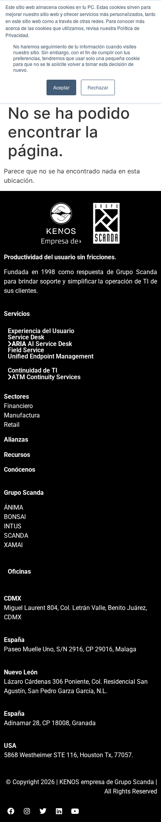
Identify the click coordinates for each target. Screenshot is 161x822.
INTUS (12, 526)
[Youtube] (75, 811)
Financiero (18, 406)
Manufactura (22, 415)
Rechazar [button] (98, 87)
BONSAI (15, 517)
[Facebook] (11, 811)
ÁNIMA (13, 507)
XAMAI (13, 545)
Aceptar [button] (61, 87)
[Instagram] (27, 811)
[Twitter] (43, 811)
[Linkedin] (59, 811)
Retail (12, 424)
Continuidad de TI (32, 370)
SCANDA (16, 535)
